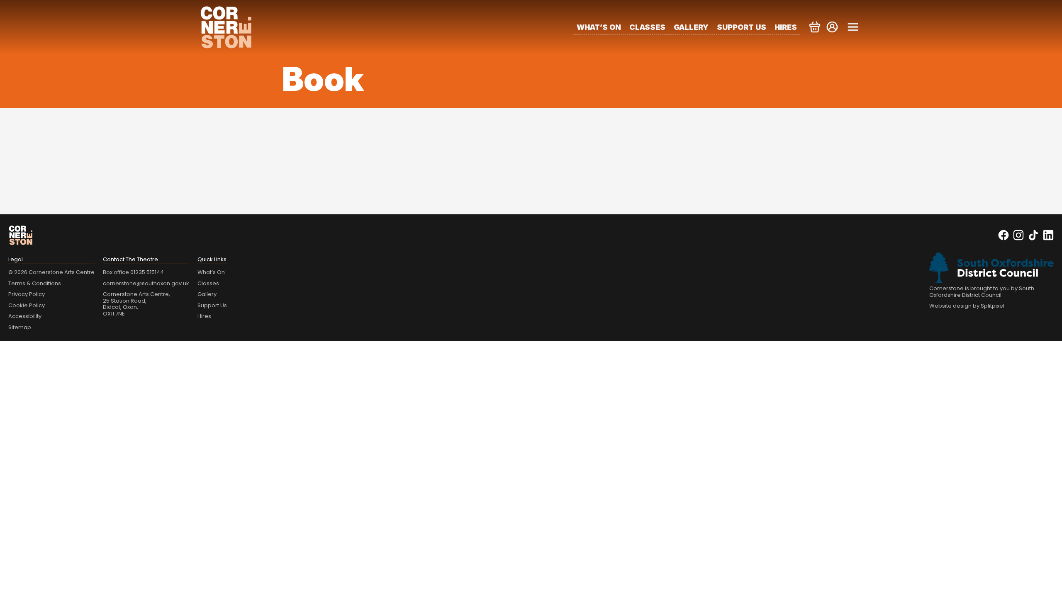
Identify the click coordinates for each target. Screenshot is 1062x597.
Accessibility (24, 316)
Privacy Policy (26, 294)
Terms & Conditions (34, 283)
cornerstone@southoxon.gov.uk (146, 283)
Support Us (741, 27)
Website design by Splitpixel (966, 306)
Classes (647, 27)
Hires (786, 27)
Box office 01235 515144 (133, 272)
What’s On (599, 27)
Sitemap (19, 327)
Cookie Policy (26, 305)
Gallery (691, 27)
